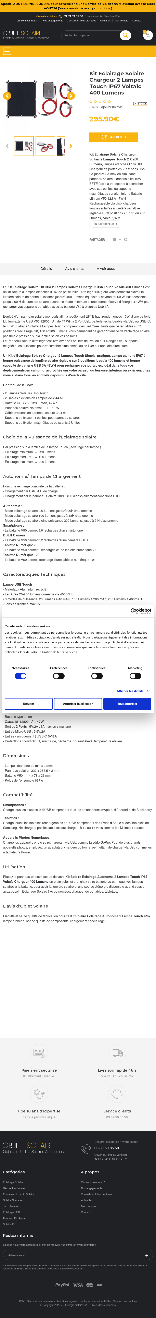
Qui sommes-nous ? (28, 20)
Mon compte (121, 20)
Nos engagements (53, 20)
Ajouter (117, 137)
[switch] (59, 676)
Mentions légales (67, 1301)
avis (93, 107)
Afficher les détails (130, 691)
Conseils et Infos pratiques (81, 20)
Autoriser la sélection (78, 703)
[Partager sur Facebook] (120, 239)
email (43, 1268)
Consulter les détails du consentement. (65, 1268)
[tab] (46, 269)
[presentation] (7, 96)
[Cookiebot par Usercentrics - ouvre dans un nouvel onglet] (133, 611)
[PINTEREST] (125, 239)
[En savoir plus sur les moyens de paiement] (62, 1285)
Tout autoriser (127, 703)
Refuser (28, 703)
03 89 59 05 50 (73, 16)
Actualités (105, 20)
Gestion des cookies (125, 1301)
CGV (22, 1301)
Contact (136, 20)
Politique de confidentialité (95, 1301)
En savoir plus (104, 224)
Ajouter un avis (111, 107)
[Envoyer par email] (114, 239)
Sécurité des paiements (41, 1301)
